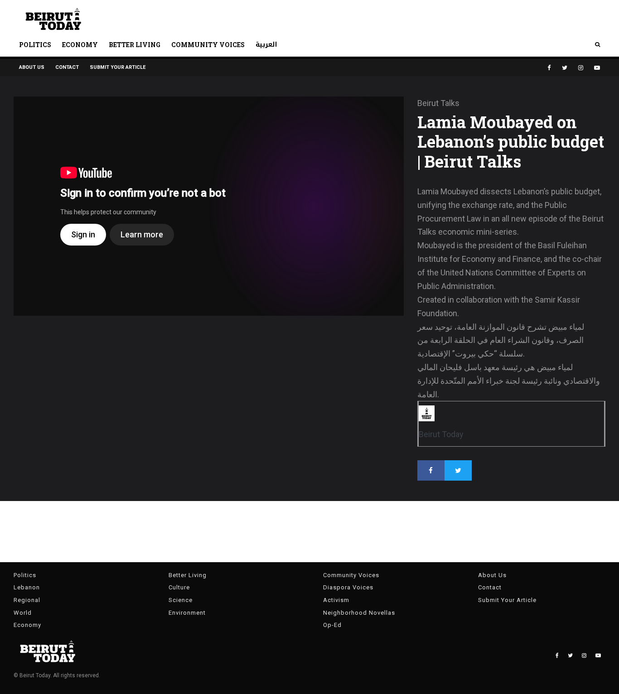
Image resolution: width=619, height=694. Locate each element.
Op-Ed (332, 625)
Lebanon (27, 587)
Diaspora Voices (348, 587)
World (23, 612)
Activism (336, 600)
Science (181, 600)
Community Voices (208, 44)
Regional (27, 600)
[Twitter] (564, 67)
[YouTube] (597, 67)
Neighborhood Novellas (359, 612)
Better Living (134, 44)
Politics (35, 44)
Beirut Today (441, 434)
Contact (67, 67)
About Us (31, 67)
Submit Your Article (117, 67)
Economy (80, 44)
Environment (187, 612)
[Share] (431, 470)
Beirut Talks (438, 103)
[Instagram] (581, 67)
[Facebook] (549, 67)
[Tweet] (458, 470)
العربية (266, 45)
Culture (179, 587)
